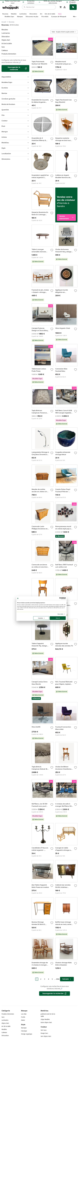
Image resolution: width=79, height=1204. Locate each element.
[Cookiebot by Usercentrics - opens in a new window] (60, 598)
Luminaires (5, 1020)
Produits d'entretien (8, 1014)
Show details (60, 614)
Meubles (4, 1029)
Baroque (23, 1028)
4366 (57, 979)
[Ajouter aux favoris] (52, 62)
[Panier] (61, 7)
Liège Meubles (45, 1019)
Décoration (5, 1035)
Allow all (58, 618)
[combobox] (40, 7)
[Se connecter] (64, 7)
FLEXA (23, 1017)
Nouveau (11, 22)
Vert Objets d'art (46, 1036)
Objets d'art (5, 1023)
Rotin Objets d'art (46, 1022)
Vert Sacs (44, 1030)
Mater (23, 1020)
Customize (40, 618)
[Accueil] (10, 7)
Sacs (3, 1017)
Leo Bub (23, 1014)
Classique (24, 1031)
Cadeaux (4, 1032)
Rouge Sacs (44, 1033)
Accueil (4, 22)
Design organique (26, 1034)
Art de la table (6, 1026)
